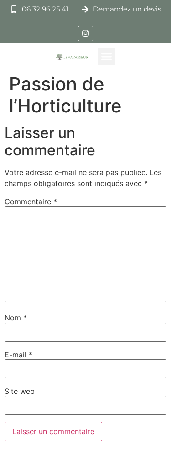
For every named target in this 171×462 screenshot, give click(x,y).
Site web (20, 391)
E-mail (18, 354)
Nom (16, 317)
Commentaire (31, 201)
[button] (106, 56)
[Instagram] (85, 33)
